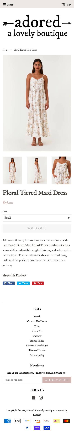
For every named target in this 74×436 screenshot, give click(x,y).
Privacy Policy (37, 340)
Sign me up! (56, 380)
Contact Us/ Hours (37, 321)
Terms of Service (37, 350)
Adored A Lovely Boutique (40, 410)
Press (37, 326)
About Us (37, 331)
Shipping (37, 336)
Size (5, 211)
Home (5, 50)
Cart (68, 4)
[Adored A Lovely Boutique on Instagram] (41, 398)
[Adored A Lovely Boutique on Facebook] (33, 398)
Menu (10, 4)
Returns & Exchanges (37, 345)
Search (37, 316)
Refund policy (37, 355)
